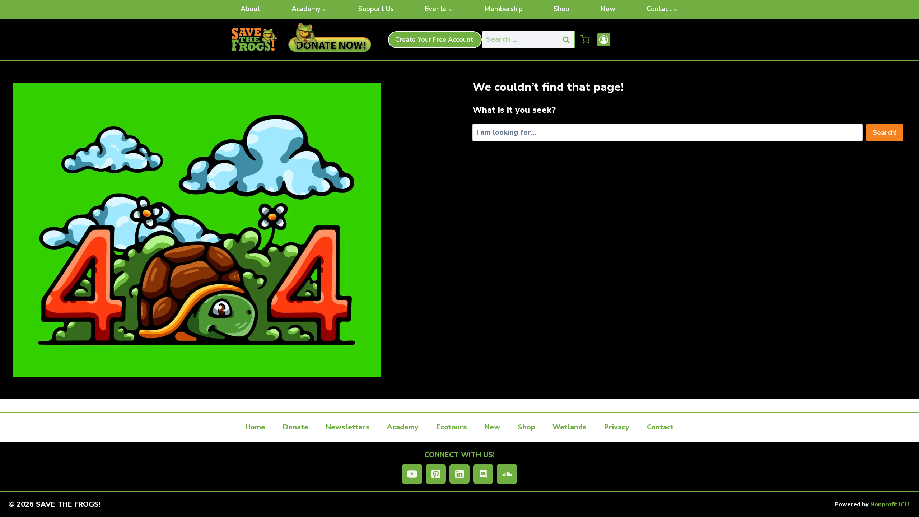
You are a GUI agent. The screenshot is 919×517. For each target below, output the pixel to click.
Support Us (376, 9)
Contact (660, 427)
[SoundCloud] (507, 474)
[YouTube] (412, 474)
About (250, 9)
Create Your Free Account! (435, 39)
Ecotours (451, 427)
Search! (885, 132)
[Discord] (483, 474)
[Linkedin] (459, 474)
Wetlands (569, 427)
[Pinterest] (436, 474)
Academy (403, 427)
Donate (295, 427)
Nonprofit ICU (889, 504)
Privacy (616, 427)
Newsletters (348, 427)
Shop (561, 9)
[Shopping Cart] (585, 39)
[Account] (603, 39)
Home (255, 427)
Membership (503, 9)
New (607, 9)
